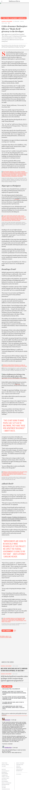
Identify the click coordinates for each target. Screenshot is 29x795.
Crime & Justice (5, 776)
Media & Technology (6, 782)
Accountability (5, 770)
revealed (17, 198)
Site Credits (18, 774)
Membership (19, 770)
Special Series (5, 764)
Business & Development (7, 21)
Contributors (19, 764)
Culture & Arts (5, 778)
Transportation (6, 789)
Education (4, 779)
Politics (4, 769)
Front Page (4, 763)
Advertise (18, 767)
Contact (18, 766)
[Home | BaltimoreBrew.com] (14, 1)
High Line (17, 384)
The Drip (4, 766)
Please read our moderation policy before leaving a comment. (14, 714)
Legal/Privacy (19, 769)
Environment (5, 781)
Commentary (5, 775)
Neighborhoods (5, 784)
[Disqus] (14, 735)
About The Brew (20, 763)
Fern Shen (17, 21)
